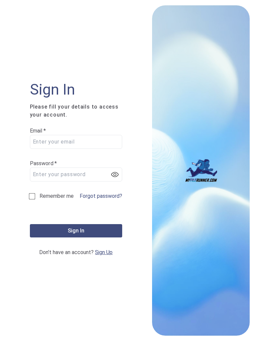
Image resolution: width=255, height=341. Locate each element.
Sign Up (104, 252)
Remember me (57, 196)
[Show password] (115, 174)
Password (43, 163)
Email (38, 131)
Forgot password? (101, 196)
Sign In (76, 230)
